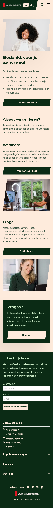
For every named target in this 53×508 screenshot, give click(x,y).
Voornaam (9, 383)
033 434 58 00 (13, 442)
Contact (10, 446)
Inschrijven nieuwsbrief (15, 407)
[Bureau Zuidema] (12, 5)
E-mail (7, 394)
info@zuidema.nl (14, 438)
